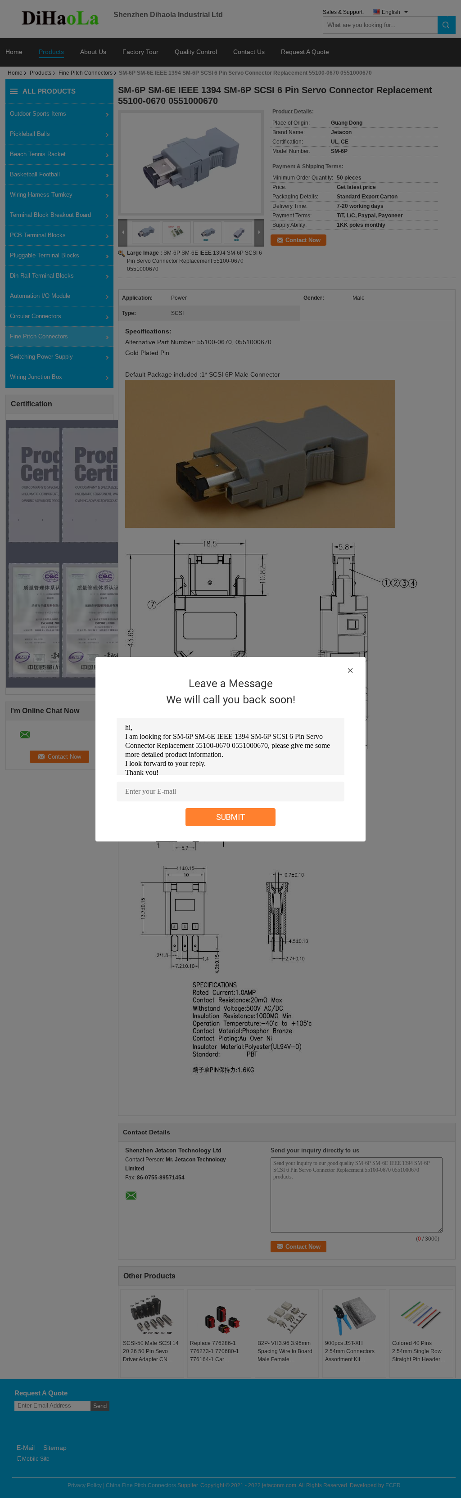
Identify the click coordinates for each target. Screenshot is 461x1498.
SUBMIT (230, 817)
